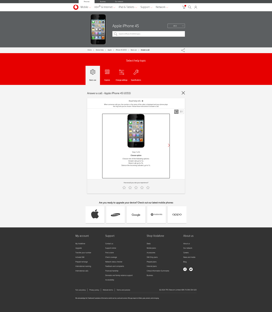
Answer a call (145, 50)
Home (90, 50)
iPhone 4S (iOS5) (121, 50)
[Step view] (176, 112)
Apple (110, 50)
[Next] (169, 145)
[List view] (182, 112)
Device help (100, 50)
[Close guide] (183, 92)
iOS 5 (175, 26)
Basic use (134, 50)
